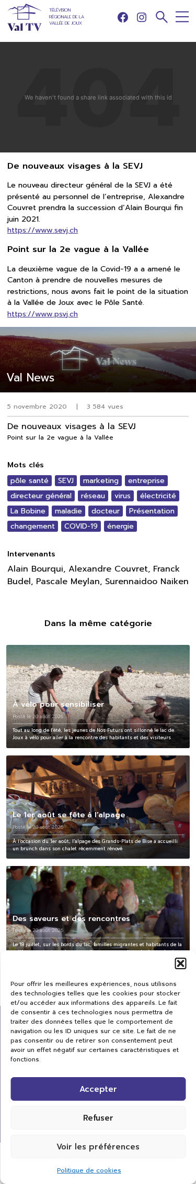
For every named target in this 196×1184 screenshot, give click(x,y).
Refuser (98, 1118)
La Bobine (27, 511)
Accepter (98, 1089)
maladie (68, 511)
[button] (180, 963)
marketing (101, 480)
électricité (158, 495)
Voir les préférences (98, 1147)
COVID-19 (81, 526)
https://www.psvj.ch (42, 314)
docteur (105, 511)
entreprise (146, 480)
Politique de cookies (89, 1170)
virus (122, 495)
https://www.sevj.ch (42, 230)
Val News (30, 377)
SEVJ (66, 480)
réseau (93, 495)
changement (32, 526)
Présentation (152, 511)
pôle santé (29, 480)
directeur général (41, 495)
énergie (120, 526)
